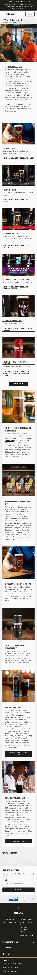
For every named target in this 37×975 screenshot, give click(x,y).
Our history (9, 440)
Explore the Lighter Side (18, 754)
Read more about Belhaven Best (18, 158)
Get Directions (25, 935)
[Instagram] (8, 954)
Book (30, 14)
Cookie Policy (17, 964)
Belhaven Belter (10, 233)
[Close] (34, 5)
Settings (28, 510)
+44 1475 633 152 (10, 922)
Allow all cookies (18, 516)
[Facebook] (3, 954)
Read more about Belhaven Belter (15, 247)
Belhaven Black (9, 190)
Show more (18, 384)
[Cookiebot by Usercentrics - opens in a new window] (26, 451)
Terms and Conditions (9, 972)
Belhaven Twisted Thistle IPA (15, 279)
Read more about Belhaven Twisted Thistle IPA (15, 288)
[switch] (32, 490)
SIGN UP (18, 890)
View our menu (18, 841)
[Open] (3, 14)
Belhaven (6, 948)
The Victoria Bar (10, 942)
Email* (4, 880)
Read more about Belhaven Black (15, 201)
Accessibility (6, 964)
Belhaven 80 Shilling (12, 321)
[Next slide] (33, 899)
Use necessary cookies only (18, 522)
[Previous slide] (4, 899)
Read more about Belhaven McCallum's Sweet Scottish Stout (15, 373)
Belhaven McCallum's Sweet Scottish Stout (15, 363)
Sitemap (16, 968)
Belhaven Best (9, 148)
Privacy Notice (7, 968)
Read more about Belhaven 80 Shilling (17, 329)
